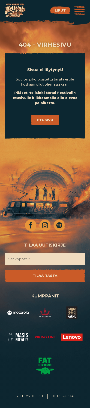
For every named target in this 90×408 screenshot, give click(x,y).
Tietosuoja (62, 396)
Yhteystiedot (30, 396)
